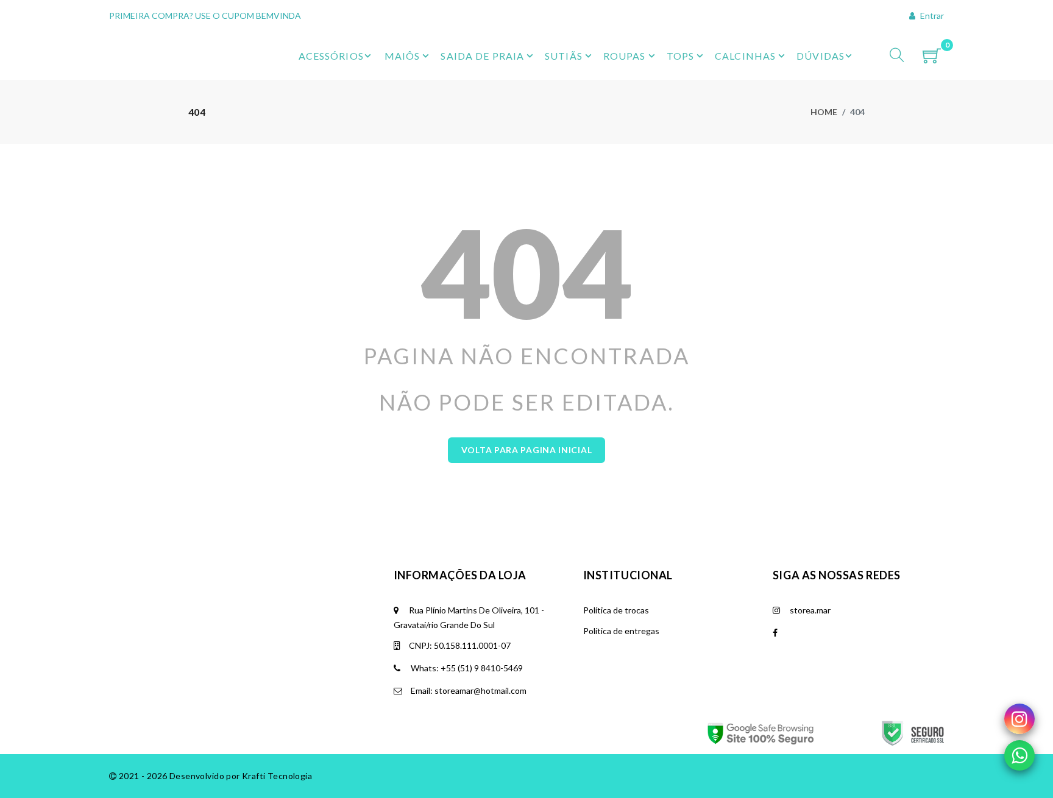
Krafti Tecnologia (277, 776)
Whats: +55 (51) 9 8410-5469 (466, 668)
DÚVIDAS (820, 56)
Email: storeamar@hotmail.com (467, 690)
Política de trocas (616, 610)
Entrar (931, 15)
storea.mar (809, 610)
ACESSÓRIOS (331, 56)
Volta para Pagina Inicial (526, 450)
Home (823, 112)
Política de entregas (621, 631)
